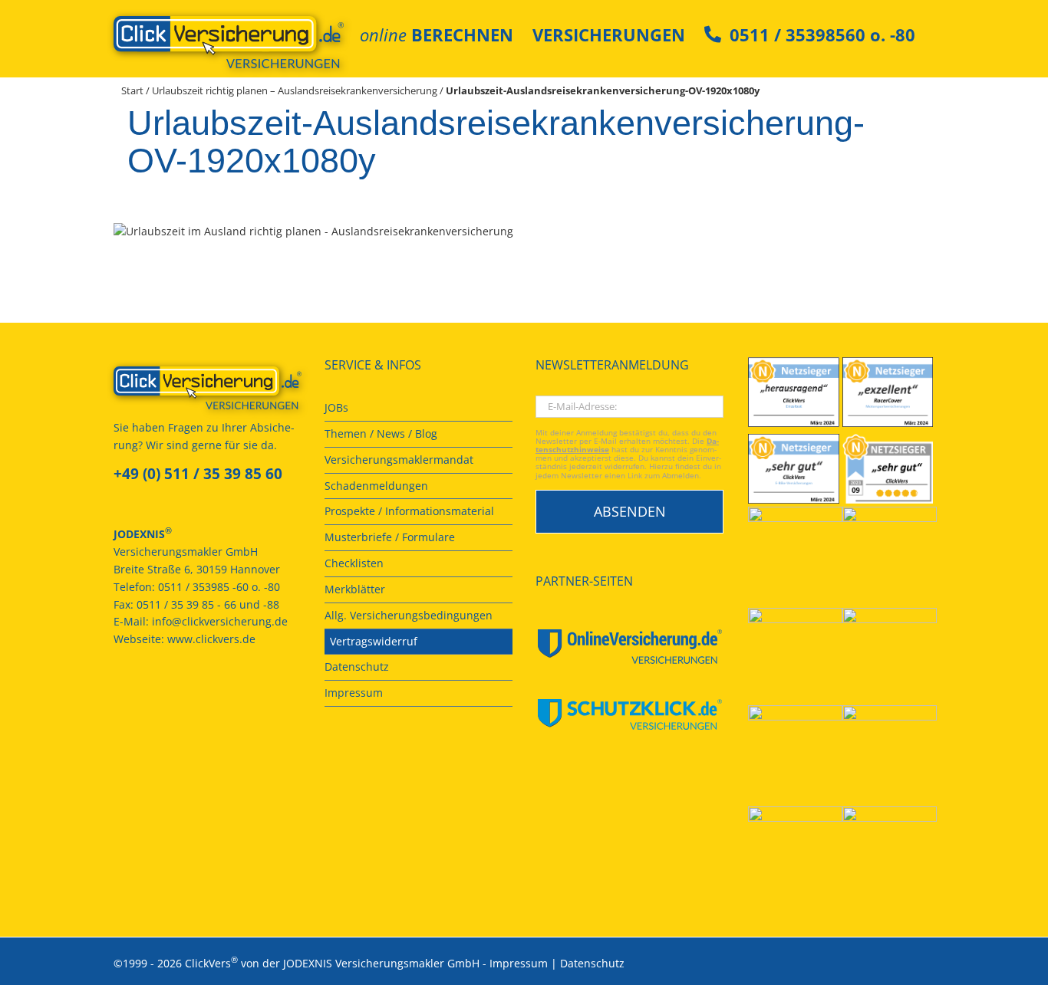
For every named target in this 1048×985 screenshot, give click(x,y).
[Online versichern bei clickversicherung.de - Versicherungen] (208, 387)
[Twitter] (180, 695)
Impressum (518, 963)
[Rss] (221, 695)
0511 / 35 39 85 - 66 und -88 (208, 604)
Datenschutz (592, 963)
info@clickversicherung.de (220, 621)
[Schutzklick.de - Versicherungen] (629, 714)
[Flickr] (159, 695)
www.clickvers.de (211, 639)
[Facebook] (118, 695)
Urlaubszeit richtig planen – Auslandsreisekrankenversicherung (294, 90)
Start (132, 90)
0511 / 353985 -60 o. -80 (219, 587)
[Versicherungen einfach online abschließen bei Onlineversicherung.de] (629, 646)
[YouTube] (138, 695)
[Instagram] (201, 695)
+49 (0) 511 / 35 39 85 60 (198, 474)
